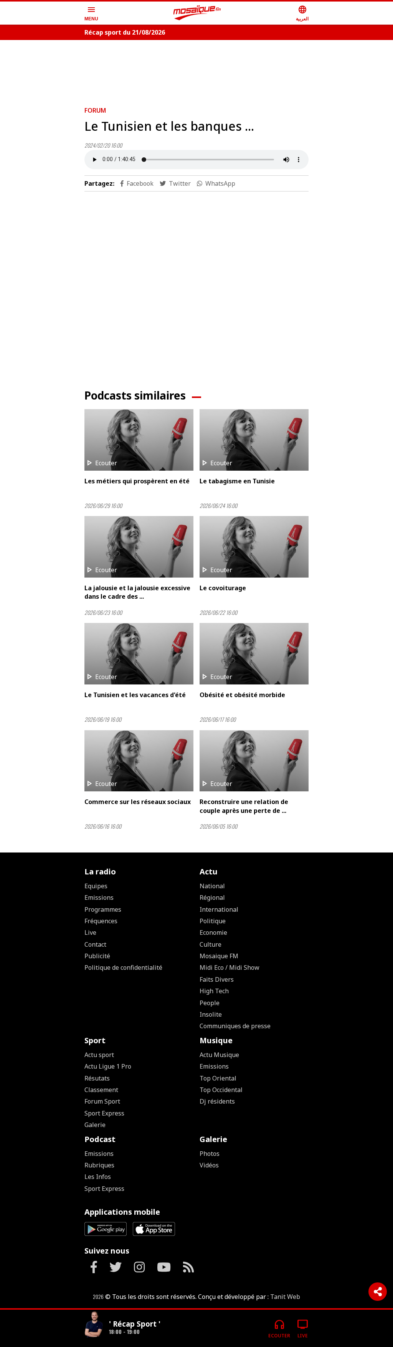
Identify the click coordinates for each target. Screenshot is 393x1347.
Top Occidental (221, 1090)
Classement (101, 1090)
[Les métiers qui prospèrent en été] (138, 440)
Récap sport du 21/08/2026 (124, 32)
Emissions (99, 897)
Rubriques (99, 1165)
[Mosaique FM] (197, 13)
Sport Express (104, 1113)
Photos (210, 1153)
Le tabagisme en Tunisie (237, 481)
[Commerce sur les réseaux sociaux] (138, 761)
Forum (95, 110)
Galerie (95, 1125)
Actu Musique (219, 1055)
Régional (212, 897)
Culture (210, 944)
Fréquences (100, 921)
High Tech (214, 991)
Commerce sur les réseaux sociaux (137, 802)
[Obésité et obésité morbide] (254, 653)
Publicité (97, 956)
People (210, 1003)
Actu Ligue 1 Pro (107, 1066)
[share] (377, 1291)
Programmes (102, 909)
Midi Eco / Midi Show (229, 967)
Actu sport (99, 1055)
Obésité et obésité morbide (242, 695)
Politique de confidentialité (123, 967)
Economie (213, 932)
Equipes (95, 886)
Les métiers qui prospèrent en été (137, 481)
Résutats (97, 1078)
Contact (95, 944)
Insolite (211, 1014)
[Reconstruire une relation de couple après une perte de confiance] (254, 761)
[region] (196, 70)
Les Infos (97, 1176)
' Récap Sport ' (134, 1324)
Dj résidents (217, 1101)
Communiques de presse (235, 1026)
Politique (213, 921)
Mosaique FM (219, 956)
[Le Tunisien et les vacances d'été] (138, 653)
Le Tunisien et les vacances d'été (135, 695)
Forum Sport (102, 1101)
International (219, 909)
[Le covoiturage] (254, 547)
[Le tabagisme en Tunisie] (254, 440)
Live (90, 932)
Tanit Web (285, 1296)
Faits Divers (217, 979)
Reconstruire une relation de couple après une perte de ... (244, 806)
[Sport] (93, 1325)
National (212, 886)
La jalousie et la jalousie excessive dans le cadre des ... (137, 592)
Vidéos (209, 1165)
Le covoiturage (223, 588)
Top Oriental (218, 1078)
